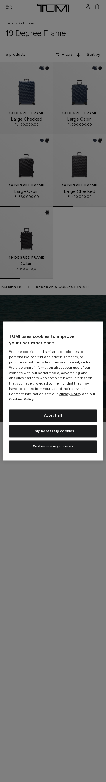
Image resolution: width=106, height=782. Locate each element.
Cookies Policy (21, 399)
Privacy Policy (70, 394)
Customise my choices (53, 447)
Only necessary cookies (53, 431)
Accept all (53, 415)
